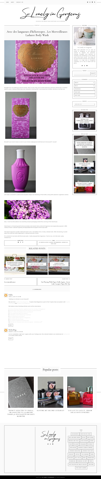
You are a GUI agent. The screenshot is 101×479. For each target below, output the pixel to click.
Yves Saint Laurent (81, 467)
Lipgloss (71, 454)
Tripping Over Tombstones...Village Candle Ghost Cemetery (84, 121)
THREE (90, 461)
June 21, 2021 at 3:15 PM (15, 296)
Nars (84, 457)
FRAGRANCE (78, 89)
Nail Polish (78, 457)
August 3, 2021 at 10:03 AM (16, 331)
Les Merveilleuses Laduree (46, 242)
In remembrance (10, 282)
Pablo (11, 295)
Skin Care (53, 243)
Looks (92, 454)
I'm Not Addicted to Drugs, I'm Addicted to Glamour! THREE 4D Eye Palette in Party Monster (84, 145)
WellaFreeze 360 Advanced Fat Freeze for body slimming (25, 310)
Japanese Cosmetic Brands (85, 447)
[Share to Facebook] (20, 242)
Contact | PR (19, 2)
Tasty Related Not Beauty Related (78, 464)
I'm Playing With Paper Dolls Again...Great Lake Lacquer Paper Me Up (55, 283)
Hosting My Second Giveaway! (84, 164)
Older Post (65, 279)
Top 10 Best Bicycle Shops (17, 319)
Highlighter (73, 447)
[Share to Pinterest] (22, 242)
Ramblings (73, 461)
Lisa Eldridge (85, 454)
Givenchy (90, 444)
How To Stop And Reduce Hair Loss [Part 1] (21, 312)
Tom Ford (91, 464)
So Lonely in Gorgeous (48, 477)
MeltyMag (12, 330)
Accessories (75, 434)
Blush (83, 437)
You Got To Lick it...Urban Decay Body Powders (84, 184)
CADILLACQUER (84, 440)
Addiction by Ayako (85, 434)
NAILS (76, 85)
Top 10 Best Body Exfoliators (17, 316)
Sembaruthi (67, 334)
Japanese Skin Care (87, 450)
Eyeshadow (83, 444)
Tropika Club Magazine (22, 302)
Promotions (91, 457)
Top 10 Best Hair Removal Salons (19, 313)
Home (7, 2)
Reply (10, 325)
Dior (71, 444)
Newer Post (9, 279)
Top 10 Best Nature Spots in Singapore (19, 317)
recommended (57, 242)
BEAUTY (76, 82)
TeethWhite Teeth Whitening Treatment (20, 315)
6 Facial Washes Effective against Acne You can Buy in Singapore (27, 309)
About (12, 2)
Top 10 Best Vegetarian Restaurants (19, 320)
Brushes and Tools (74, 440)
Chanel (92, 440)
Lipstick (77, 454)
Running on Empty (82, 461)
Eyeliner (76, 444)
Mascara (70, 457)
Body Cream (90, 437)
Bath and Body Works (74, 437)
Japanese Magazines (74, 450)
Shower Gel (65, 242)
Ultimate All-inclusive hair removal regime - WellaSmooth (26, 322)
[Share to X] (18, 242)
